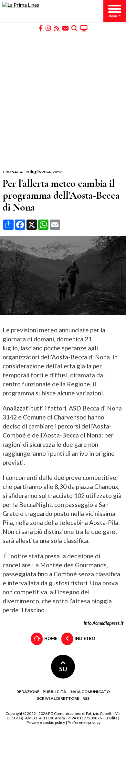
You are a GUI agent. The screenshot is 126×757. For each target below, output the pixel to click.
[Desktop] (84, 28)
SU (63, 668)
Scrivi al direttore (58, 698)
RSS (85, 698)
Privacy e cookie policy (45, 722)
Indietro (84, 638)
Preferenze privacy (84, 722)
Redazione (27, 691)
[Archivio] (74, 28)
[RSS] (56, 28)
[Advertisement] (63, 100)
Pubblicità (54, 691)
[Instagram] (48, 28)
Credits (110, 718)
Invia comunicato (89, 691)
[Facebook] (41, 28)
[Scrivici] (65, 28)
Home (50, 638)
